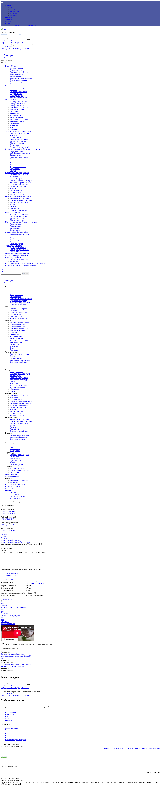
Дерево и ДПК (11, 232)
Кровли (8, 66)
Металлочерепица (16, 68)
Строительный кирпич (18, 92)
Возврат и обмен (11, 736)
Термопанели (15, 123)
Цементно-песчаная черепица (21, 78)
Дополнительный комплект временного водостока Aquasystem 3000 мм (16, 665)
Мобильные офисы (17, 498)
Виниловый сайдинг (17, 113)
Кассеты (13, 127)
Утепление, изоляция (13, 222)
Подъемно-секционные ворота (21, 181)
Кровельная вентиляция (19, 260)
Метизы (13, 204)
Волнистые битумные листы (20, 82)
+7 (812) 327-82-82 (8, 525)
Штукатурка (14, 125)
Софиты (13, 206)
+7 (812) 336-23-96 (8, 49)
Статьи (12, 9)
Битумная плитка (16, 115)
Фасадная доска (15, 238)
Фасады (8, 100)
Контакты (13, 15)
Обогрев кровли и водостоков (21, 200)
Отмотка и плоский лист (19, 210)
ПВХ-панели (14, 111)
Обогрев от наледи (17, 143)
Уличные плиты (16, 137)
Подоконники (15, 169)
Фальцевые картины (17, 109)
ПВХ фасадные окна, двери (20, 153)
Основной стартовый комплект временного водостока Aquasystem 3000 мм (16, 656)
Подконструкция (16, 129)
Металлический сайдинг (19, 119)
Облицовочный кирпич (18, 106)
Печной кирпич (15, 252)
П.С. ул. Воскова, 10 (29, 25)
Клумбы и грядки (16, 244)
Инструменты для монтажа (15, 263)
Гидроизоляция (15, 226)
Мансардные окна (16, 151)
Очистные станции (12, 256)
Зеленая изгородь (16, 190)
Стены (8, 86)
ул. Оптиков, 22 (15, 25)
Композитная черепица (18, 84)
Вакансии (13, 13)
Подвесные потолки (13, 265)
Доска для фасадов (17, 117)
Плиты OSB (14, 208)
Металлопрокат (11, 254)
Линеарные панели (17, 121)
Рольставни (14, 163)
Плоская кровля (15, 76)
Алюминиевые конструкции (20, 159)
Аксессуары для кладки (18, 98)
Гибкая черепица (16, 70)
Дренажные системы (17, 218)
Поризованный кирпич (18, 88)
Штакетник (14, 177)
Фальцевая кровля (16, 74)
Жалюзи (13, 188)
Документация (10, 575)
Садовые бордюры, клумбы (20, 147)
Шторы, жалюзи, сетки (18, 165)
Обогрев (13, 171)
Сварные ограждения (18, 186)
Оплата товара (10, 730)
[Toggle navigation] (2, 2)
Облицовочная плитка (18, 104)
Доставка (8, 19)
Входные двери (15, 155)
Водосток (9, 212)
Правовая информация (13, 734)
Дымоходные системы (18, 248)
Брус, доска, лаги (16, 240)
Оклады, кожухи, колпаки (19, 250)
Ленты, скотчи (15, 230)
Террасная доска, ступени (19, 133)
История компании (12, 712)
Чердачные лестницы (18, 167)
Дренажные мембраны (18, 141)
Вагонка (13, 242)
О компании (9, 5)
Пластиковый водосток (18, 216)
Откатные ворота (16, 179)
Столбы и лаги (15, 192)
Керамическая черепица (18, 80)
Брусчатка (13, 135)
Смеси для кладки (16, 96)
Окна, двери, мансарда (14, 149)
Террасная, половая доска (19, 234)
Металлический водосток (19, 214)
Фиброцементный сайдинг (20, 102)
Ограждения (14, 145)
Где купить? (9, 23)
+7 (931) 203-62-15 (22, 43)
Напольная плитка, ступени (20, 139)
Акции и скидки (11, 728)
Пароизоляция (15, 228)
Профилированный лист (19, 72)
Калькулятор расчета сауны (15, 740)
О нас (12, 7)
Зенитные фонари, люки (19, 157)
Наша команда (15, 11)
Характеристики (11, 573)
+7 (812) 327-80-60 (8, 43)
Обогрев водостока (17, 220)
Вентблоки (14, 261)
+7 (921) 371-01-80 (22, 49)
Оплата (8, 21)
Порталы (13, 161)
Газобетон (13, 90)
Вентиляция (10, 258)
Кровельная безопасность (19, 198)
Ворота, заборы (11, 173)
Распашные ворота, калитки (20, 183)
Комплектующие (11, 196)
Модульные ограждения (19, 184)
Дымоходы (9, 246)
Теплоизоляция (15, 224)
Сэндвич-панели (16, 94)
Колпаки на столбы (17, 194)
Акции (9, 488)
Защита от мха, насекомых (19, 202)
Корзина (8, 490)
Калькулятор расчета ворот (15, 738)
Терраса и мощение (12, 131)
